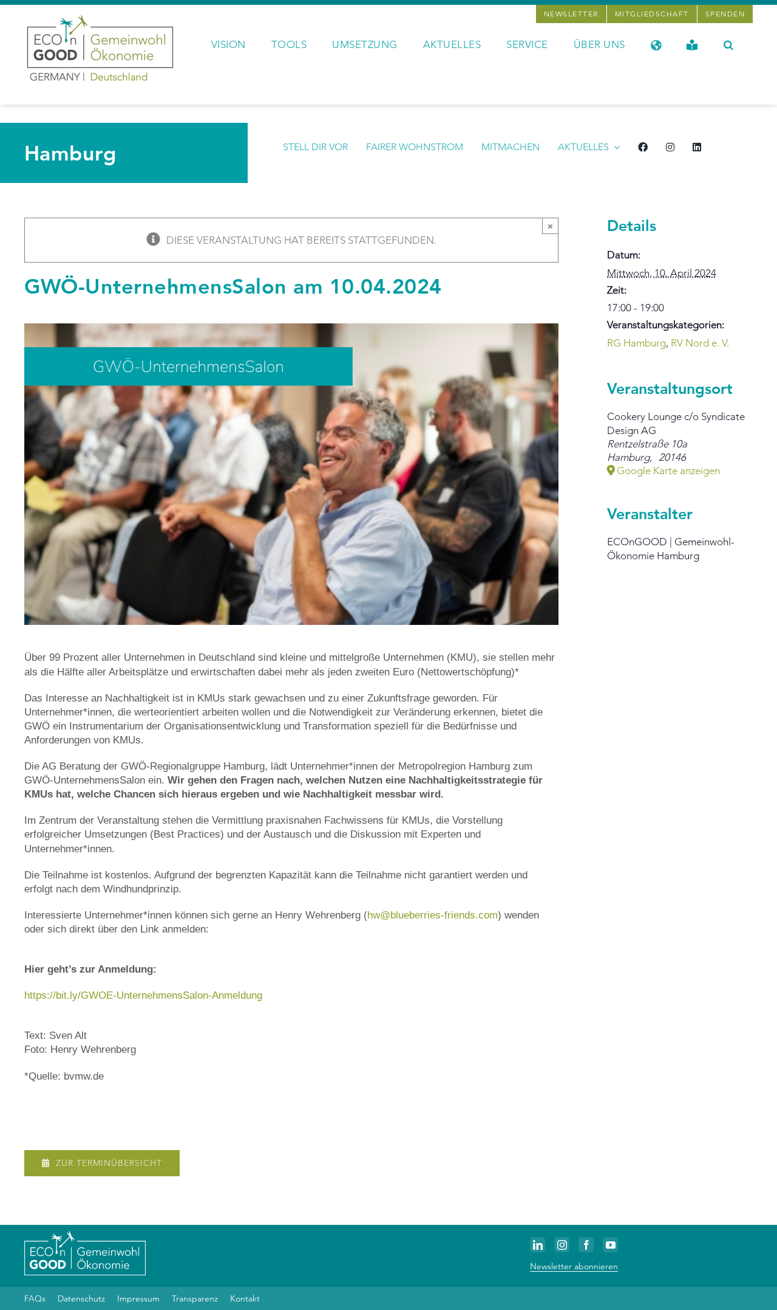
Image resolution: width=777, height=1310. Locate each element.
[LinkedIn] (537, 1244)
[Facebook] (586, 1244)
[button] (729, 44)
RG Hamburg (636, 343)
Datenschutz (81, 1298)
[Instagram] (561, 1244)
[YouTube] (610, 1244)
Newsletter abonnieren (574, 1266)
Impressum (138, 1298)
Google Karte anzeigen (668, 470)
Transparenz (195, 1298)
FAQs (35, 1298)
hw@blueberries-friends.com (432, 915)
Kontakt (245, 1298)
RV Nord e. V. (700, 343)
